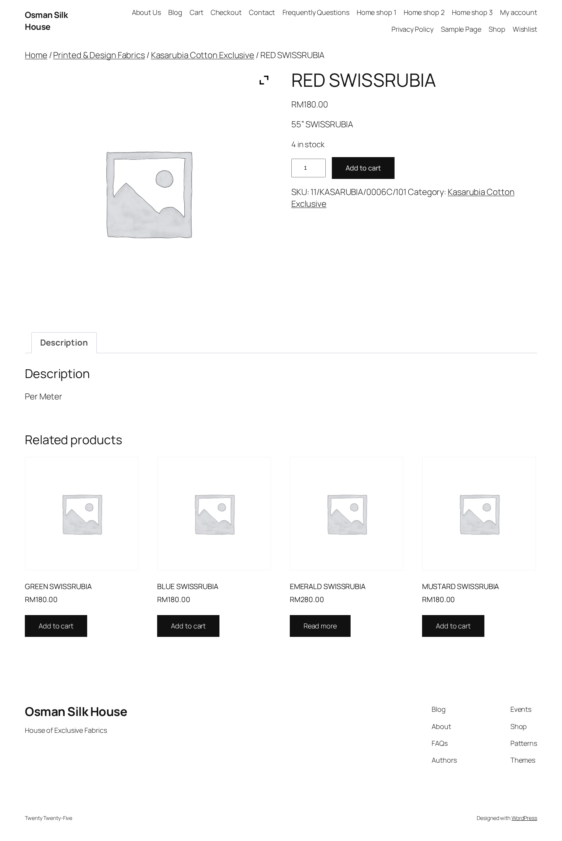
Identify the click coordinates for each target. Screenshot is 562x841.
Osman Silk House (46, 20)
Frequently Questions (316, 12)
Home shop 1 (376, 12)
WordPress (524, 818)
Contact (262, 12)
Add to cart (363, 167)
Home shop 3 (472, 12)
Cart (196, 12)
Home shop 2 (424, 12)
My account (518, 12)
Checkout (226, 12)
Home (36, 55)
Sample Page (461, 29)
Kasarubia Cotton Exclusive (202, 55)
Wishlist (525, 29)
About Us (146, 12)
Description (64, 342)
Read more (320, 625)
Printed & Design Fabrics (99, 55)
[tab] (64, 342)
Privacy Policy (412, 29)
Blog (175, 12)
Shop (497, 29)
